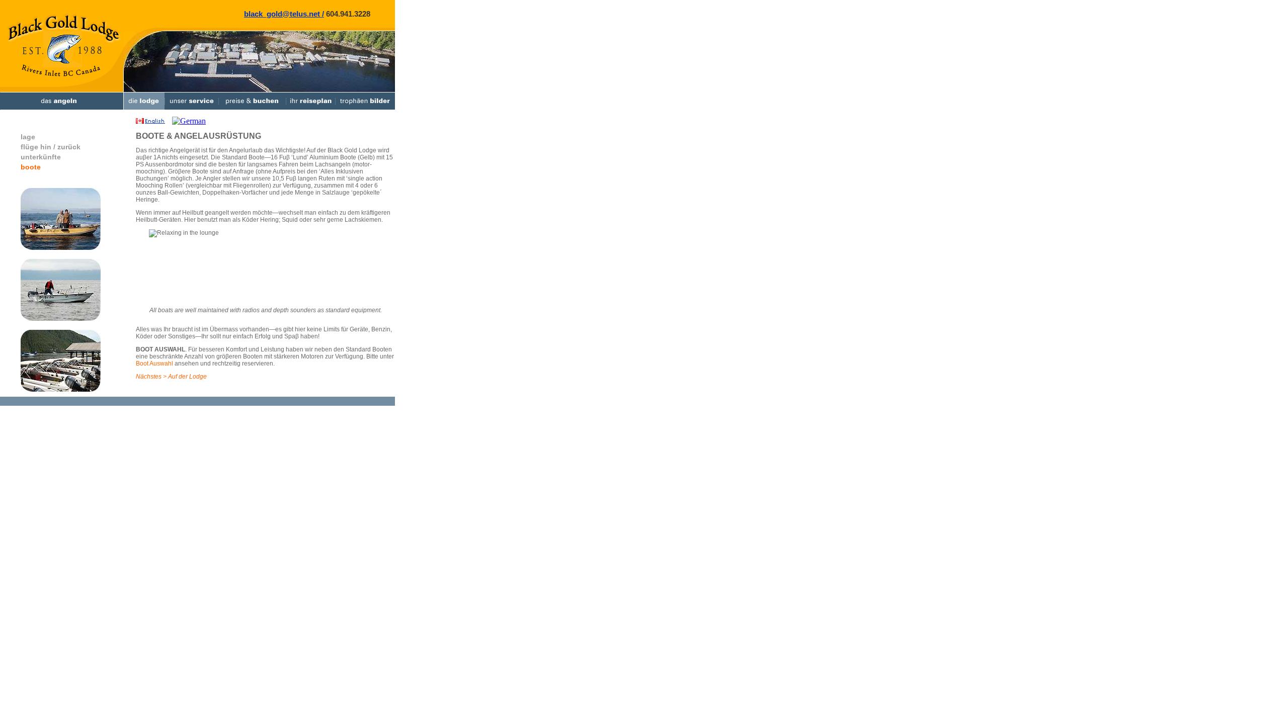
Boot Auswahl (154, 363)
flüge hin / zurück (50, 147)
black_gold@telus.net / (284, 14)
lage (28, 137)
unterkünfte (41, 157)
